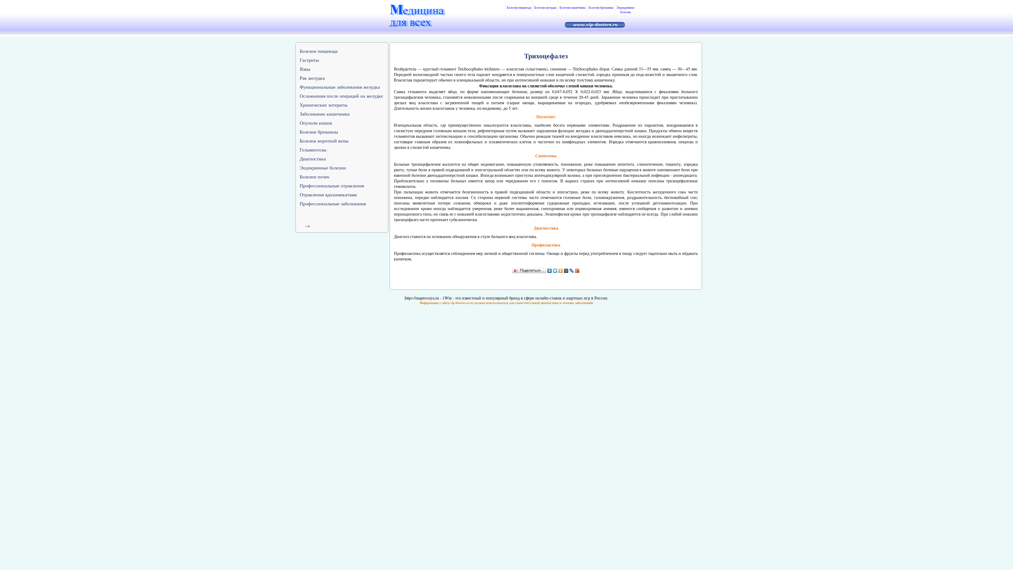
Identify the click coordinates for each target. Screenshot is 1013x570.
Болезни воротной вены (324, 140)
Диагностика (313, 158)
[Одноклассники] (560, 270)
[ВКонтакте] (549, 270)
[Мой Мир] (566, 270)
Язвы (305, 69)
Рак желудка (312, 78)
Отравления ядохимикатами (328, 194)
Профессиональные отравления (332, 185)
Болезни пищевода (519, 7)
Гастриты (309, 60)
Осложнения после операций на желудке (341, 96)
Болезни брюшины (601, 7)
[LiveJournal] (572, 270)
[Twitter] (555, 270)
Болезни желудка (545, 7)
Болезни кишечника (573, 7)
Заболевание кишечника (325, 114)
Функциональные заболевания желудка (340, 87)
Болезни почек (314, 176)
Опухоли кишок (316, 123)
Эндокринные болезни (625, 9)
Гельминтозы (313, 149)
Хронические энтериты (323, 105)
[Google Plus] (577, 270)
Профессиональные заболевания (333, 203)
